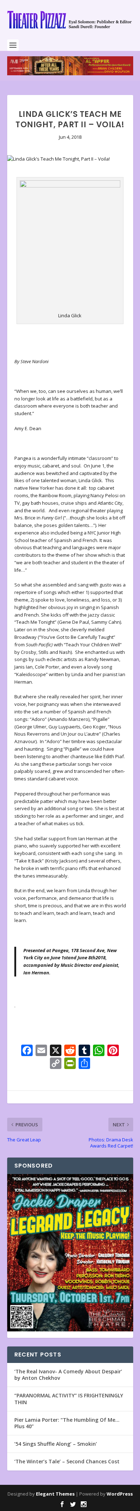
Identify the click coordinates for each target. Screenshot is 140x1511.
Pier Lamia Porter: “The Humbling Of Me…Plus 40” (67, 1423)
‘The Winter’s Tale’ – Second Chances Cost (67, 1461)
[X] (55, 1051)
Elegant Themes (55, 1494)
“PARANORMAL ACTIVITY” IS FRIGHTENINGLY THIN (68, 1398)
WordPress (120, 1494)
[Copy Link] (55, 1064)
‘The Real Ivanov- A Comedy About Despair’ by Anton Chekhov (68, 1374)
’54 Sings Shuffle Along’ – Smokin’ (55, 1443)
